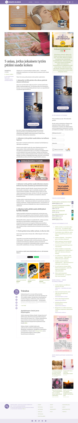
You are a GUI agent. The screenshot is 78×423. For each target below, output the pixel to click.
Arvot (51, 404)
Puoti (51, 411)
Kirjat (51, 407)
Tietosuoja (40, 414)
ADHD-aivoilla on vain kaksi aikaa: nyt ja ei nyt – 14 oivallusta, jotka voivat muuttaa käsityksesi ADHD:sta (64, 228)
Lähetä (36, 257)
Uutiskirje (40, 409)
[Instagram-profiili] (16, 305)
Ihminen (30, 2)
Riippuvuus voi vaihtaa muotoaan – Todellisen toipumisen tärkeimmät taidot (64, 309)
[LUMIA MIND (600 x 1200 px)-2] (33, 110)
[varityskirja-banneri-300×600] (63, 333)
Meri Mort (65, 375)
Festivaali (40, 407)
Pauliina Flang (66, 396)
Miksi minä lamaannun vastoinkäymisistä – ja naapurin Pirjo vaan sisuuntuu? (63, 275)
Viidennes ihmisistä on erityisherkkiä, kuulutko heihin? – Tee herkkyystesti (57, 373)
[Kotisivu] (16, 297)
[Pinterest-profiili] (16, 308)
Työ (62, 2)
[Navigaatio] (72, 2)
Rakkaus (37, 2)
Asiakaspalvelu (66, 404)
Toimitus (8, 70)
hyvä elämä (8, 76)
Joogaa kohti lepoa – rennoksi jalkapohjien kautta (68, 372)
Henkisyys (43, 2)
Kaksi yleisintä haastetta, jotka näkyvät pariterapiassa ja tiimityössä (62, 293)
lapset (12, 76)
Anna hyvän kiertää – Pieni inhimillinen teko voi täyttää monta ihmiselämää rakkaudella (57, 392)
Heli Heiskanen (55, 376)
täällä (23, 408)
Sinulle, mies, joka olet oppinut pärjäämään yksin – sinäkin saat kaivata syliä (68, 392)
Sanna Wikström (55, 396)
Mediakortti (53, 409)
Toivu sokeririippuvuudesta (62, 298)
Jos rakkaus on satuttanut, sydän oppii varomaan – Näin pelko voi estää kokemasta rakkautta (63, 257)
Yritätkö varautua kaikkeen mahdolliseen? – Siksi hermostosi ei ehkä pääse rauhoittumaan (64, 262)
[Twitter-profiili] (16, 303)
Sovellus (40, 411)
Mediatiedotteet (66, 409)
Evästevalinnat (41, 416)
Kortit (63, 407)
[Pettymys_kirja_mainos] (63, 176)
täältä (25, 323)
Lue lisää (23, 305)
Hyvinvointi (51, 2)
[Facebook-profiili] (16, 300)
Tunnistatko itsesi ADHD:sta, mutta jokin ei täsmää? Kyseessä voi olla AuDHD (64, 234)
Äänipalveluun (39, 331)
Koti (57, 2)
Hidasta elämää (15, 2)
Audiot (39, 404)
